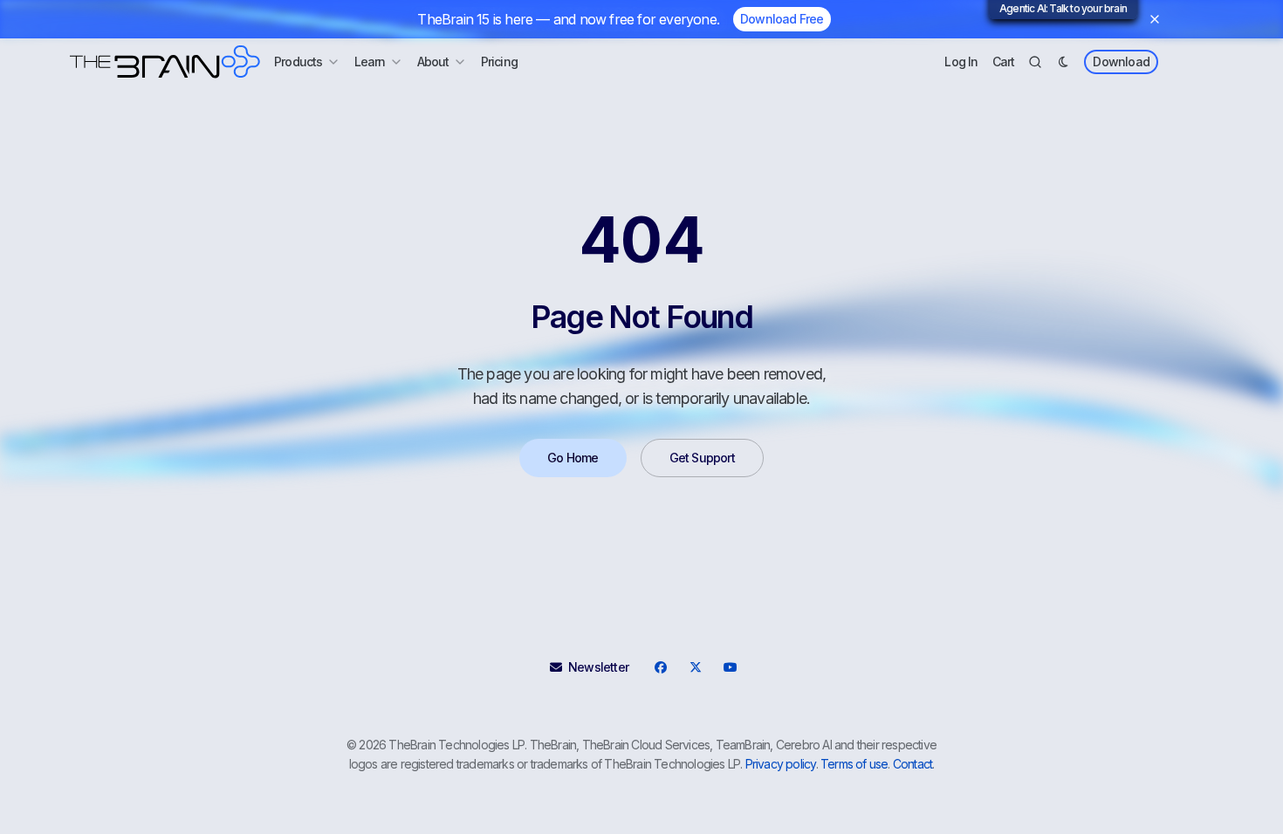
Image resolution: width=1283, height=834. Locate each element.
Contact (912, 763)
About (433, 61)
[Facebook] (660, 667)
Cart (1003, 61)
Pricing (499, 61)
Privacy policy (780, 763)
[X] (695, 667)
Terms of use (854, 763)
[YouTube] (730, 667)
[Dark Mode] (1063, 62)
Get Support (702, 457)
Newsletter (598, 667)
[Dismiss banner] (1154, 19)
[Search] (1035, 62)
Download (1121, 61)
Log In (961, 61)
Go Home (572, 457)
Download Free (782, 18)
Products (298, 61)
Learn (370, 61)
